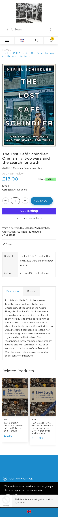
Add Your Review (13, 173)
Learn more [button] (11, 494)
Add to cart (41, 200)
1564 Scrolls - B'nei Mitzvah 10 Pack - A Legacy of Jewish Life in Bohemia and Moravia (42, 428)
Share (9, 244)
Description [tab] (12, 291)
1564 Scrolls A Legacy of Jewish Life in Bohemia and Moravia (13, 427)
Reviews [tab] (31, 291)
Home (6, 50)
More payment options (29, 218)
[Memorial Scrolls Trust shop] (29, 12)
